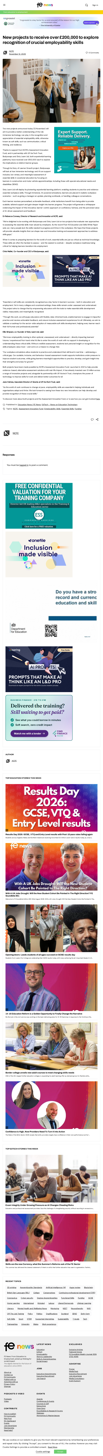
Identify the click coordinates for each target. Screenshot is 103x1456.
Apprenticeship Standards (31, 1287)
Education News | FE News (29, 404)
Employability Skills (52, 409)
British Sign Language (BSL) (18, 1292)
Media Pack (73, 1371)
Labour (51, 1303)
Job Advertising (75, 1376)
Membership (9, 1428)
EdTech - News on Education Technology (60, 404)
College (36, 1292)
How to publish (10, 1414)
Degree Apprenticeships (47, 1298)
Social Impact (42, 1361)
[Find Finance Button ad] (39, 717)
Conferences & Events (45, 1401)
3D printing (11, 1287)
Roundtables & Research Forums (50, 1411)
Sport (21, 1319)
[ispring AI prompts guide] (75, 285)
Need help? (8, 1430)
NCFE (11, 51)
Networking (41, 1406)
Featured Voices (75, 1352)
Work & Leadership (44, 1356)
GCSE (90, 1298)
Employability (42, 1354)
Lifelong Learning (84, 1303)
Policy (30, 1313)
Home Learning (13, 1303)
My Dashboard (10, 1421)
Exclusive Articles (76, 1349)
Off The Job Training (15, 1313)
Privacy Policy (9, 1384)
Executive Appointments (46, 1374)
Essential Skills (67, 409)
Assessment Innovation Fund (31, 409)
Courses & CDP (43, 1404)
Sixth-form (85, 1313)
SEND (74, 1313)
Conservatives (49, 1292)
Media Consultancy (76, 1378)
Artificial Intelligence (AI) (56, 1287)
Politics (39, 1313)
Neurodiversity (77, 1308)
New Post (8, 1418)
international (28, 1303)
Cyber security (27, 1298)
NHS (89, 1308)
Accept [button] (60, 1451)
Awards (40, 1399)
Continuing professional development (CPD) (77, 1292)
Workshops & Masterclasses (48, 1415)
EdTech (39, 1352)
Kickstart (41, 1303)
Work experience (49, 1324)
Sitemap (7, 1386)
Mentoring (55, 1308)
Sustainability (63, 1319)
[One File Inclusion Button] (26, 285)
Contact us (8, 1375)
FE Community (10, 1377)
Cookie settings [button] (43, 1451)
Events (6, 1423)
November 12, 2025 (17, 54)
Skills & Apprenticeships (46, 1359)
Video (6, 1401)
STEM (29, 1319)
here (98, 399)
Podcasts (8, 1399)
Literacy (10, 1308)
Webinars (40, 1413)
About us (7, 1372)
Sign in (95, 5)
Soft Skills (11, 1319)
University (25, 1324)
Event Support (74, 1381)
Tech (85, 1319)
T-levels (76, 1319)
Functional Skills (67, 1298)
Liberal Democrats (65, 1303)
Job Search (41, 1378)
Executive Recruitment (45, 1376)
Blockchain (88, 1287)
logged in (23, 465)
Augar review (74, 1287)
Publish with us (10, 1379)
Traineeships (12, 1324)
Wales (35, 1324)
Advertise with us (11, 1382)
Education (41, 1349)
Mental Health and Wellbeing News (32, 1308)
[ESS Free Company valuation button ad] (39, 505)
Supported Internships (44, 1319)
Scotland (65, 1313)
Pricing (71, 1369)
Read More (52, 1447)
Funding (78, 409)
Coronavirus (12, 1298)
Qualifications (51, 1313)
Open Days (41, 1408)
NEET (65, 1308)
